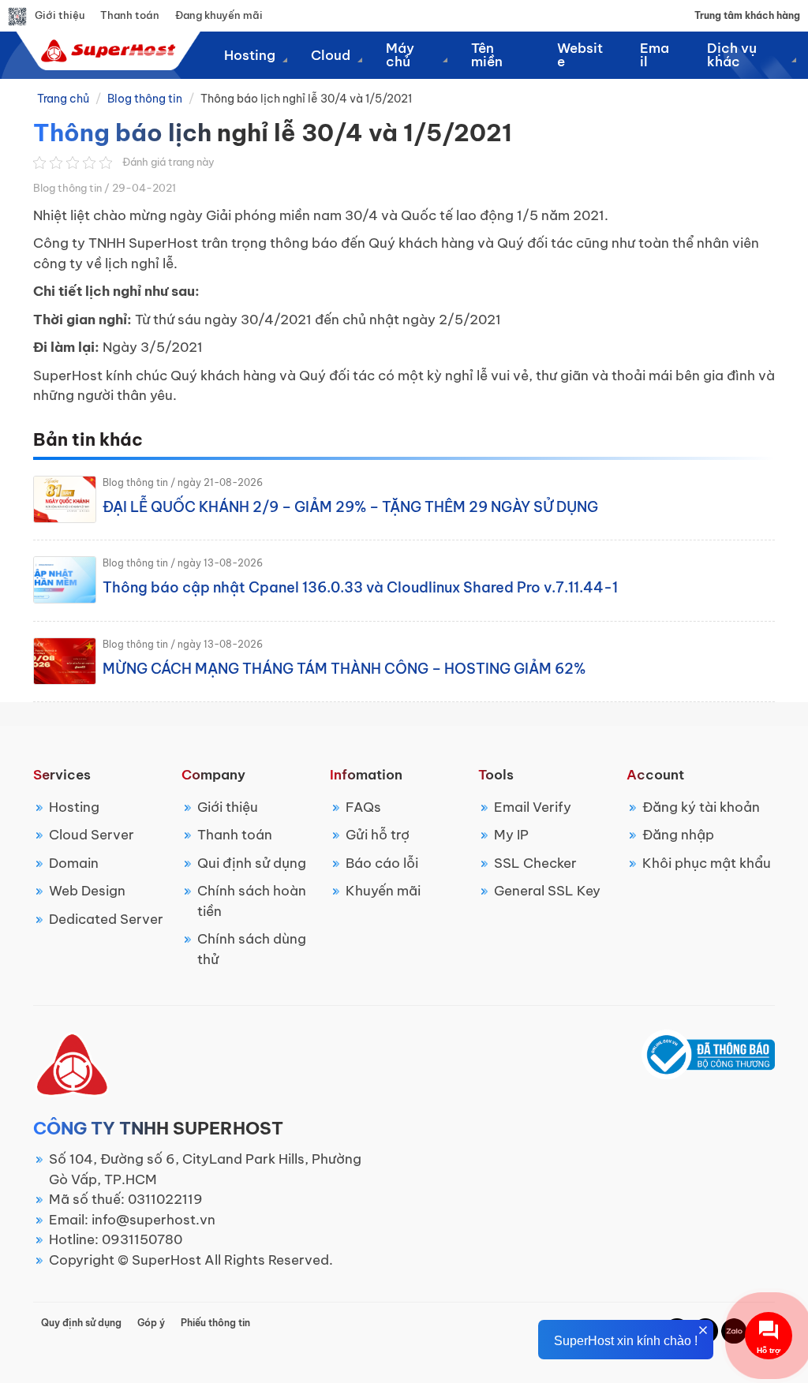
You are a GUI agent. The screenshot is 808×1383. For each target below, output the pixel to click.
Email (654, 54)
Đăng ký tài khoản (701, 807)
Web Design (87, 890)
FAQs (363, 807)
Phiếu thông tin (215, 1323)
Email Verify (532, 807)
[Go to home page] (106, 50)
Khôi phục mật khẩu (706, 863)
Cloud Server (91, 834)
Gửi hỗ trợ (378, 834)
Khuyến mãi (383, 890)
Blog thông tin (144, 99)
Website (580, 54)
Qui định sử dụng (251, 863)
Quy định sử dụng (81, 1323)
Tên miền (487, 54)
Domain (74, 863)
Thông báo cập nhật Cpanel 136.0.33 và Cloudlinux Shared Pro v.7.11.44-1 (360, 587)
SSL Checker (535, 863)
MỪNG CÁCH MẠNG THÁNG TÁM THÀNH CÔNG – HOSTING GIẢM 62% (344, 669)
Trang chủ (63, 99)
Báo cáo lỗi (382, 863)
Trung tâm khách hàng (747, 15)
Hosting (74, 807)
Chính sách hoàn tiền (251, 901)
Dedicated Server (106, 919)
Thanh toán (129, 15)
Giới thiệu (59, 15)
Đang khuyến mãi (219, 15)
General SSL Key (547, 890)
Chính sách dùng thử (251, 949)
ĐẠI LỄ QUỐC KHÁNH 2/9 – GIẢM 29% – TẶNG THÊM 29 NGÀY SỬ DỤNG (350, 507)
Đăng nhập (678, 834)
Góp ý (151, 1323)
